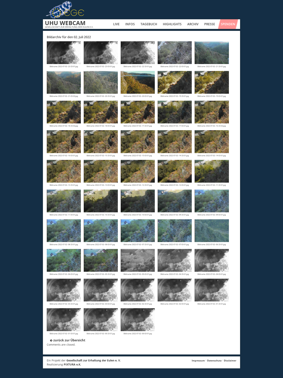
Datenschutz (214, 360)
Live (116, 24)
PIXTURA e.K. (72, 364)
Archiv (192, 24)
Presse (209, 24)
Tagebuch (149, 24)
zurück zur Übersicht (69, 340)
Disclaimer (230, 360)
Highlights (172, 24)
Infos (130, 24)
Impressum (198, 360)
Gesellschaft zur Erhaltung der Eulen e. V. (93, 360)
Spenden (228, 24)
